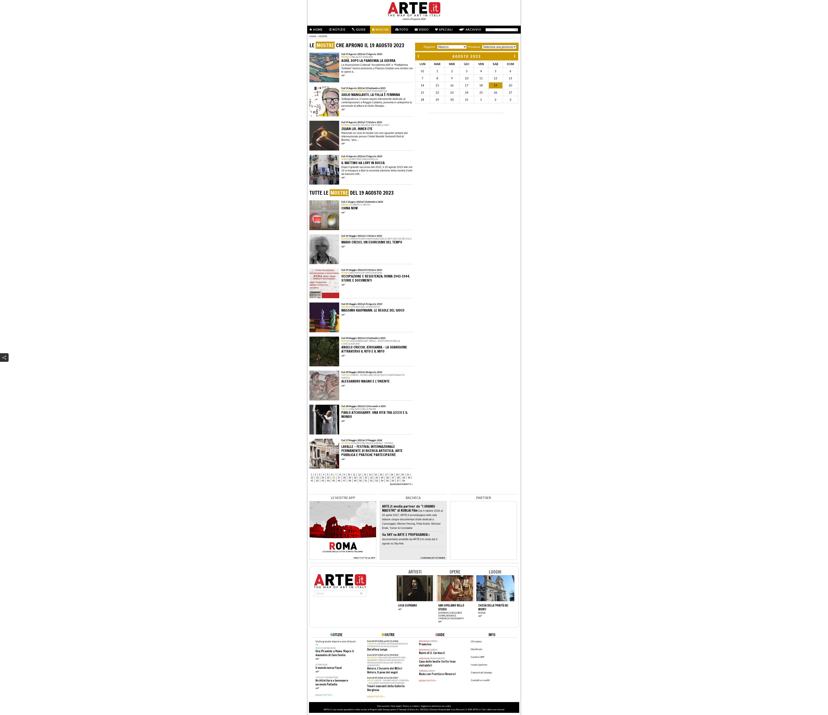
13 (365, 474)
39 (403, 477)
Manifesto (476, 649)
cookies (415, 706)
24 (322, 477)
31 (360, 477)
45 (333, 480)
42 (317, 480)
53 (376, 480)
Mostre (382, 29)
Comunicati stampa (481, 672)
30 (355, 477)
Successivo (514, 56)
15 (375, 474)
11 (354, 474)
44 (328, 480)
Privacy (406, 706)
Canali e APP (477, 656)
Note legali (396, 706)
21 (408, 474)
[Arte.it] (414, 8)
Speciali (446, 29)
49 (355, 480)
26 (333, 477)
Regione (429, 47)
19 (397, 474)
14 (370, 474)
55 (387, 480)
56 (393, 480)
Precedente (419, 56)
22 (312, 477)
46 (339, 480)
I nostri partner (479, 664)
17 (386, 474)
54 (382, 480)
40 (409, 477)
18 (391, 474)
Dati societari (383, 706)
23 (317, 477)
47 (344, 480)
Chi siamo (476, 641)
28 (344, 477)
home (312, 36)
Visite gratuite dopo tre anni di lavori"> (335, 648)
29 (349, 477)
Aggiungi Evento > (401, 484)
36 (387, 477)
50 (360, 480)
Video (424, 29)
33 (371, 477)
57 (398, 480)
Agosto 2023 (466, 56)
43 (322, 480)
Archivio (473, 29)
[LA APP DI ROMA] (343, 558)
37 (393, 477)
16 (381, 474)
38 (398, 477)
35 (382, 477)
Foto (404, 29)
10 (349, 474)
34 (376, 477)
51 (366, 480)
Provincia (473, 47)
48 (349, 480)
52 (371, 480)
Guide (361, 29)
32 (366, 477)
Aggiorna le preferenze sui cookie (436, 706)
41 (312, 480)
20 (402, 474)
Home (318, 29)
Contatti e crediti (480, 680)
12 (359, 474)
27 (339, 477)
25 (328, 477)
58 (403, 480)
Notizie (338, 29)
